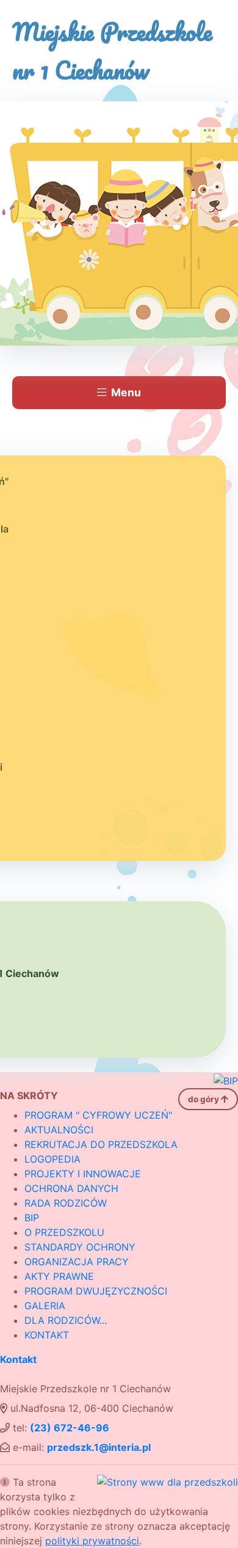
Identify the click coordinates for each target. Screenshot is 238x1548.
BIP (31, 1218)
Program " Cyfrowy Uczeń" (98, 1115)
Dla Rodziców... (65, 1320)
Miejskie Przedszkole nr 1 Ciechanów (112, 50)
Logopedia (52, 1159)
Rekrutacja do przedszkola (101, 1144)
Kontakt (46, 1335)
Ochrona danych (71, 1188)
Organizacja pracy (76, 1261)
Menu (126, 392)
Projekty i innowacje (82, 1174)
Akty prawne (59, 1276)
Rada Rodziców (65, 1203)
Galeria (44, 1305)
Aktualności (58, 1130)
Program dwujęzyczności (95, 1291)
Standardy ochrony (79, 1247)
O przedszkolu (64, 1232)
